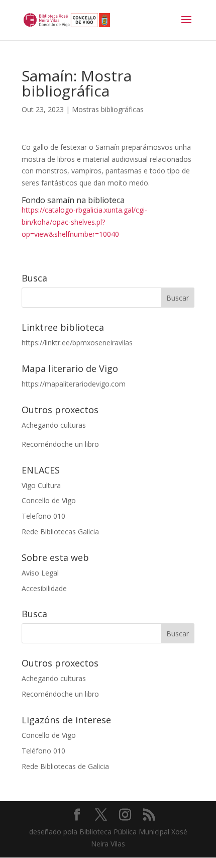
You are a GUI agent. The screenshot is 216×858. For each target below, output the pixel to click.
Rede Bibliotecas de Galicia (65, 766)
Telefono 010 (43, 516)
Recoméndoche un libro (60, 444)
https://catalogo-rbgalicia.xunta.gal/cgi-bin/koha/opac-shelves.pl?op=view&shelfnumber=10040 (84, 222)
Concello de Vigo (49, 500)
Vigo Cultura (41, 485)
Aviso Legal (40, 573)
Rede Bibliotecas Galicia (60, 531)
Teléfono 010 (43, 750)
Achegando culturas (54, 425)
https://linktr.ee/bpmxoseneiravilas (77, 342)
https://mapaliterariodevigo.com (74, 384)
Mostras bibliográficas (108, 109)
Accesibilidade (44, 588)
